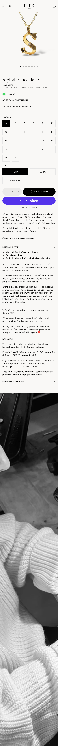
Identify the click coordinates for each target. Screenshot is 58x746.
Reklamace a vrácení (13, 381)
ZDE (12, 313)
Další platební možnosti (29, 207)
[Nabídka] (3, 6)
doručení (7, 339)
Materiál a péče (10, 247)
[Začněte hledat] (10, 6)
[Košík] (54, 6)
